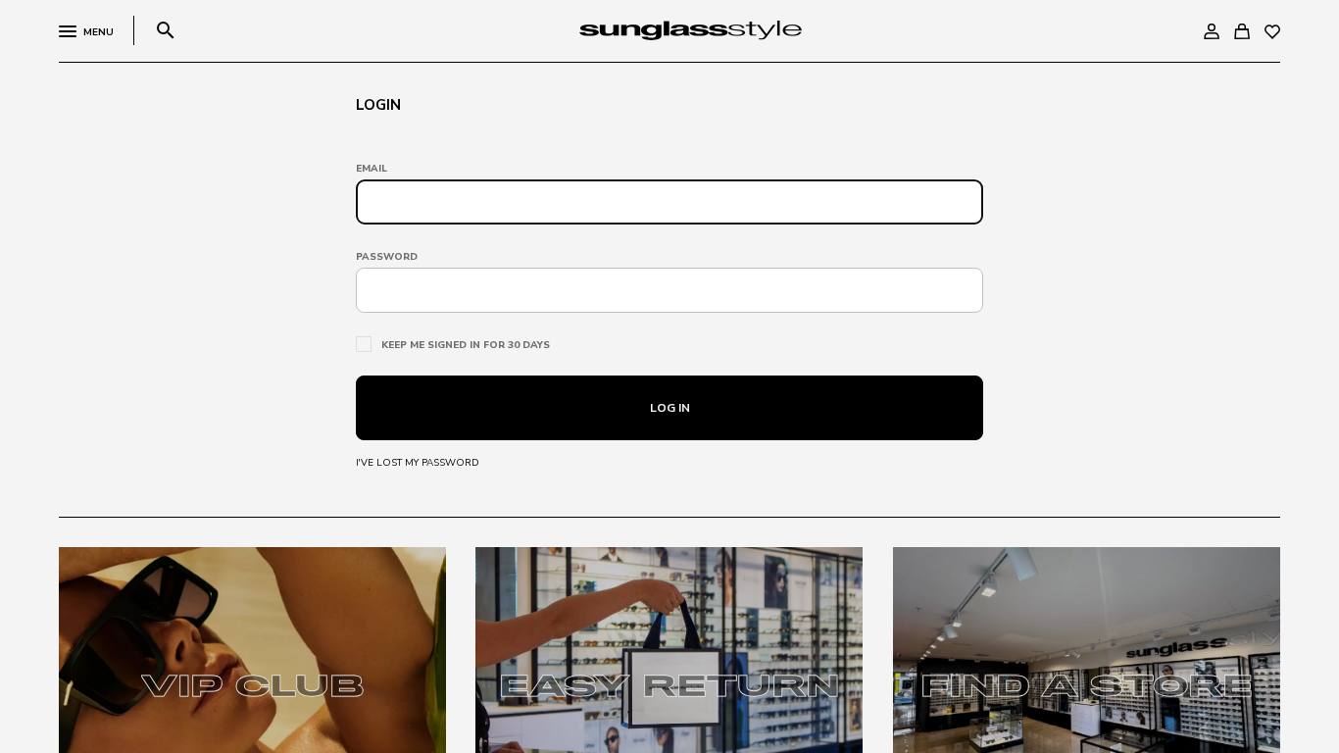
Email (371, 169)
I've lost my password (417, 463)
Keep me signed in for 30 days (465, 345)
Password (387, 257)
